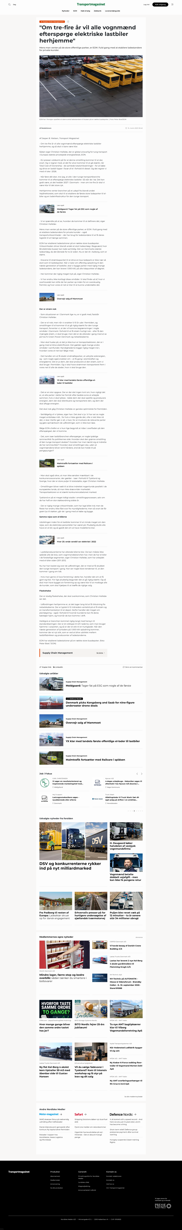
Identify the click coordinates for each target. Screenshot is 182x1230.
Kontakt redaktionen (113, 1176)
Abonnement (55, 1176)
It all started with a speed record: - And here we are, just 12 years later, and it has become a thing (126, 1121)
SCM (75, 11)
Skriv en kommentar (134, 667)
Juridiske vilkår (83, 1182)
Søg (14, 4)
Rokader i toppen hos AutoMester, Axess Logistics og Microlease (51, 1137)
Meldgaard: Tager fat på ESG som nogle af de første (77, 210)
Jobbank (97, 11)
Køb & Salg (85, 11)
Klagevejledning (84, 1186)
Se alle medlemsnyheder (133, 1097)
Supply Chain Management (53, 22)
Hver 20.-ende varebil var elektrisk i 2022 (76, 542)
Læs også (60, 205)
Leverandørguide (112, 11)
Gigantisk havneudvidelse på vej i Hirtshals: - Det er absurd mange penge (89, 1134)
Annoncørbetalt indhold (87, 1190)
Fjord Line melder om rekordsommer (90, 1127)
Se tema (100, 653)
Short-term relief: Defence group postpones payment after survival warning (124, 1132)
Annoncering (55, 1184)
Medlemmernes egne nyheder (56, 937)
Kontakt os (110, 1180)
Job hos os (110, 1184)
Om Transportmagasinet (115, 1188)
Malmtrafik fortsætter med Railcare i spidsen (75, 464)
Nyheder (65, 11)
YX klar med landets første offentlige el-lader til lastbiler (76, 381)
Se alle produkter (56, 1188)
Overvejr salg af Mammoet (70, 299)
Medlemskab (55, 1180)
